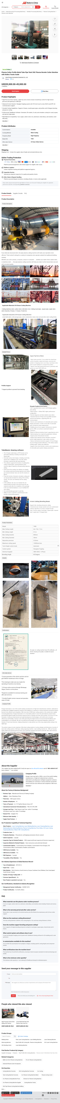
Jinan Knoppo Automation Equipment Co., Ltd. (16, 77)
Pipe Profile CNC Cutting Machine (23, 1042)
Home (3, 11)
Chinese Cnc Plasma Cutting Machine (32, 1078)
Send (13, 995)
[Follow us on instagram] (53, 1093)
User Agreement (38, 1098)
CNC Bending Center (6, 1045)
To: (9, 978)
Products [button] (16, 7)
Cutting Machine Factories (9, 1071)
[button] (2, 2)
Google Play (15, 1093)
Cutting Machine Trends (30, 1082)
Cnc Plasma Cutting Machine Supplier (12, 1082)
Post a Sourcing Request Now (45, 995)
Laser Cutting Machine (18, 826)
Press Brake (39, 828)
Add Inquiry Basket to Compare (30, 62)
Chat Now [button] (45, 91)
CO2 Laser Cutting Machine (51, 1042)
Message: (8, 982)
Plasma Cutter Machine (7, 13)
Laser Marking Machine (21, 1045)
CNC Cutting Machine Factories (26, 1071)
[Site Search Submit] (37, 7)
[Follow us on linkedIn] (43, 1095)
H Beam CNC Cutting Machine (21, 830)
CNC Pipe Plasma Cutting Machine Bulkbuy (13, 1086)
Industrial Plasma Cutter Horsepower (12, 1063)
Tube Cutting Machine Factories (10, 1075)
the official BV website (37, 768)
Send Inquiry (15, 91)
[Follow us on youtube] (55, 1093)
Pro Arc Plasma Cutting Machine (33, 1060)
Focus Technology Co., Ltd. (19, 1098)
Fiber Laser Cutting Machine (22, 1039)
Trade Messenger (26, 1093)
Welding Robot (5, 1039)
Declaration (46, 1098)
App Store (5, 1093)
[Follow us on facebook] (48, 1093)
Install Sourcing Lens (9, 1095)
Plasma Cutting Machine (49, 11)
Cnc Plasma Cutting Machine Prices (11, 1078)
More (3, 1089)
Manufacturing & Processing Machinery (15, 11)
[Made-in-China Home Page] (30, 2)
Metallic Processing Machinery (34, 11)
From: (8, 974)
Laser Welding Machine (30, 826)
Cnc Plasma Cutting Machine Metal (29, 1075)
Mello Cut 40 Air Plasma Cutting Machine (12, 1060)
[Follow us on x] (50, 1093)
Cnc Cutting (40, 1071)
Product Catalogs (23, 1036)
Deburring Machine (18, 828)
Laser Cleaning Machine (43, 826)
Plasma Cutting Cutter (47, 1075)
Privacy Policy (54, 1098)
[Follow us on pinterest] (57, 1093)
